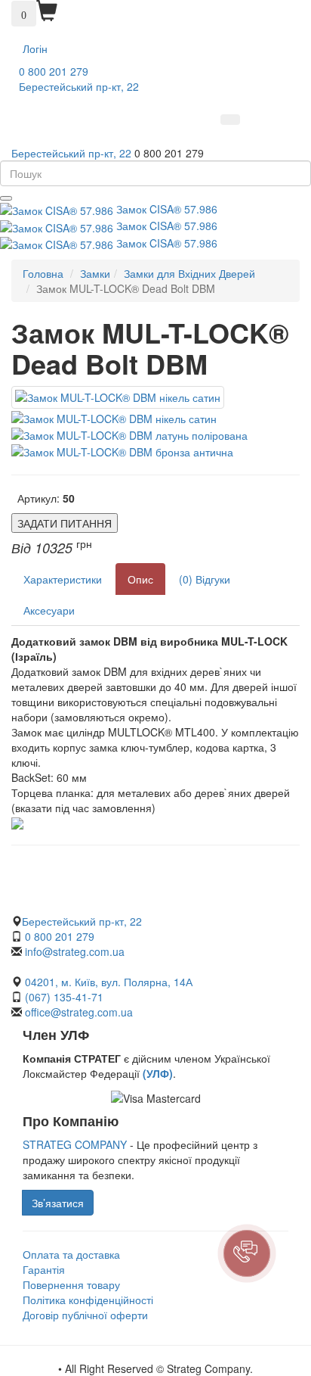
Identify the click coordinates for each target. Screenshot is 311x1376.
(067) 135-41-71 (64, 996)
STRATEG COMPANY (75, 1144)
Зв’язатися (58, 1202)
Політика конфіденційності (88, 1299)
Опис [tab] (140, 579)
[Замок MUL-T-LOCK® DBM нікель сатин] (117, 397)
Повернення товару (71, 1284)
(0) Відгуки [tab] (204, 579)
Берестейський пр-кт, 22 (79, 86)
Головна (43, 273)
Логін (35, 48)
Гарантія (44, 1269)
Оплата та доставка (71, 1254)
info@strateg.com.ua (75, 951)
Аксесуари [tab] (49, 610)
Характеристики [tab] (62, 579)
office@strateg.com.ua (79, 1012)
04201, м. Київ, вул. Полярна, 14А (107, 981)
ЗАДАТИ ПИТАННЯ (64, 523)
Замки (95, 273)
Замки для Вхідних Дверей (189, 273)
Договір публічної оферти (85, 1314)
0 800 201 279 (53, 71)
